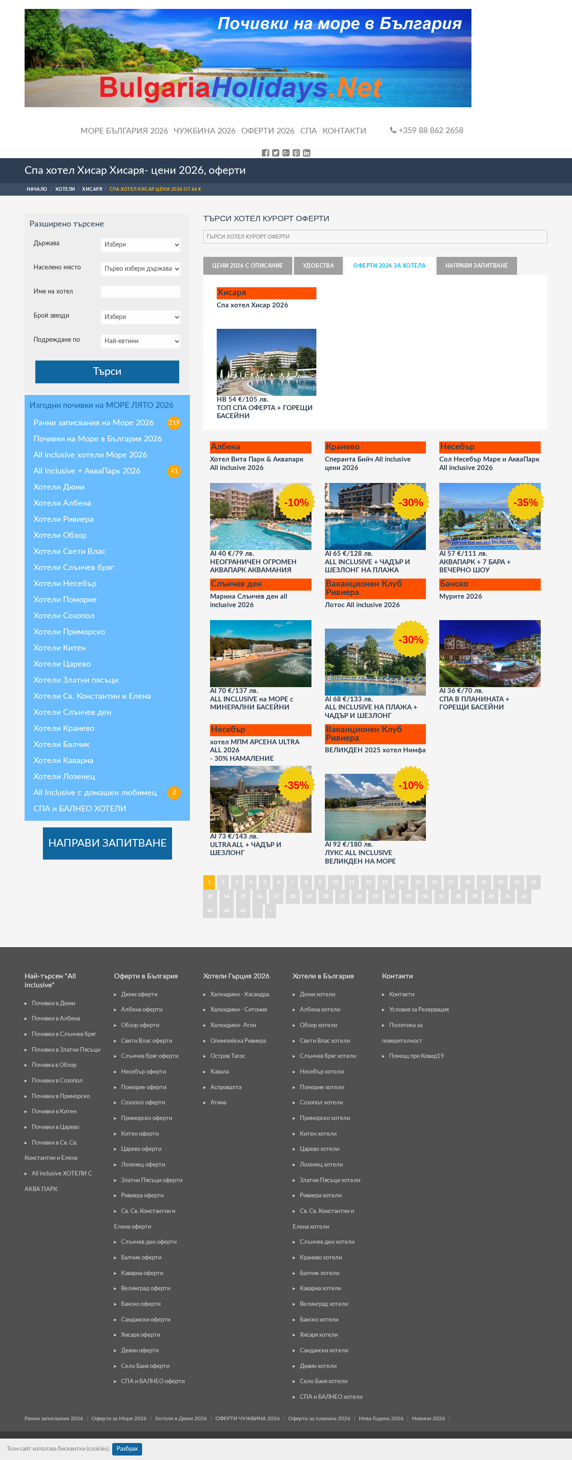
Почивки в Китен (54, 1112)
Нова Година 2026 (381, 1418)
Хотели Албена (62, 503)
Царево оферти (141, 1149)
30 (325, 896)
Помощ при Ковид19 (416, 1056)
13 (384, 882)
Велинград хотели (324, 1304)
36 (425, 896)
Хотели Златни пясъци (76, 680)
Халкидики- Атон (233, 1025)
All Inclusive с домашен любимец (105, 793)
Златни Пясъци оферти (151, 1180)
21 (517, 882)
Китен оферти (140, 1134)
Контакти (344, 131)
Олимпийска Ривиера (238, 1041)
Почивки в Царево (55, 1127)
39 (474, 896)
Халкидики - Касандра (239, 995)
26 (259, 896)
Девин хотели (318, 1366)
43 (210, 910)
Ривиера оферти (142, 1196)
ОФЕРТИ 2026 (267, 131)
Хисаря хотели (319, 1335)
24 (226, 896)
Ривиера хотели (320, 1196)
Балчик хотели (319, 1273)
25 (243, 896)
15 (418, 882)
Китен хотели (318, 1134)
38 (458, 896)
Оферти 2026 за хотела (389, 266)
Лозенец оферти (143, 1165)
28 (292, 896)
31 (342, 896)
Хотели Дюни (59, 487)
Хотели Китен (60, 648)
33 (375, 896)
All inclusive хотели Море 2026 (90, 455)
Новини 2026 (428, 1418)
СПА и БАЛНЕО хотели (331, 1397)
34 (392, 896)
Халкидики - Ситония (238, 1010)
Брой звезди (51, 316)
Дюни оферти (139, 995)
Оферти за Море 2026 (119, 1418)
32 (359, 896)
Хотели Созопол (64, 616)
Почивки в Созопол (57, 1081)
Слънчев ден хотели (327, 1242)
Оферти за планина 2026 (319, 1418)
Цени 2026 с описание (247, 266)
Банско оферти (140, 1304)
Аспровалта (225, 1088)
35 (408, 896)
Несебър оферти (143, 1072)
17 (451, 882)
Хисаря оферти (140, 1335)
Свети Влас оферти (146, 1041)
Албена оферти (141, 1010)
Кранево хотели (321, 1258)
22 (533, 882)
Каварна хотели (320, 1289)
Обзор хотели (318, 1025)
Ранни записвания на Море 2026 (107, 423)
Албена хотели (320, 1010)
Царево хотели (319, 1149)
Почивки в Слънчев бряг (64, 1034)
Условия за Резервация (419, 1010)
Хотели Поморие (65, 600)
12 (368, 882)
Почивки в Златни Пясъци (66, 1050)
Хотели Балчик (61, 745)
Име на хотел (53, 292)
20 (500, 882)
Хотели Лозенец (64, 777)
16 (434, 882)
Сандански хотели (324, 1351)
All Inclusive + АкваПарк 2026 (106, 471)
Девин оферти (140, 1351)
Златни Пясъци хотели (330, 1180)
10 (335, 882)
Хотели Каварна (63, 761)
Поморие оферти (143, 1088)
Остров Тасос (227, 1056)
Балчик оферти (141, 1258)
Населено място (57, 267)
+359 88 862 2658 (429, 131)
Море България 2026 (124, 131)
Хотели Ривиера (64, 520)
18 (467, 882)
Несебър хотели (322, 1072)
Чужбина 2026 (205, 131)
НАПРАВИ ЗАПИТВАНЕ (107, 843)
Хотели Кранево (64, 729)
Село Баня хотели (323, 1381)
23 (210, 896)
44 (226, 910)
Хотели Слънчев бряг (74, 568)
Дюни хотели (317, 995)
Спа (308, 131)
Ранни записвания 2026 (54, 1418)
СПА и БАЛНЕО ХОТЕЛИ (80, 809)
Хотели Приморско (69, 632)
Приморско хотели (325, 1118)
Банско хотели (319, 1320)
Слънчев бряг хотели (328, 1056)
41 (507, 896)
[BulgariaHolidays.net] (248, 58)
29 (309, 896)
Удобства (318, 266)
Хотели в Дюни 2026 (181, 1418)
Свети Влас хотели (325, 1041)
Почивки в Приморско (61, 1096)
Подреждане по (57, 340)
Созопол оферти (143, 1103)
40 (491, 896)
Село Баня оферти (145, 1366)
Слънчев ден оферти (149, 1242)
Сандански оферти (145, 1320)
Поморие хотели (322, 1088)
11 (351, 882)
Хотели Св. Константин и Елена (92, 696)
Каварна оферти (142, 1273)
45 (243, 910)
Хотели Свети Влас (70, 552)
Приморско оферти (146, 1118)
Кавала (219, 1072)
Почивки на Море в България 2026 (98, 439)
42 (524, 896)
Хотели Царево (62, 664)
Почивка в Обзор (54, 1065)
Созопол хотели (321, 1103)
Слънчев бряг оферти (149, 1056)
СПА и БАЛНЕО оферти (153, 1381)
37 (441, 896)
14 (401, 882)
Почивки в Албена (56, 1019)
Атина (218, 1103)
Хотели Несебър (65, 584)
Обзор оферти (140, 1025)
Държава (46, 243)
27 (276, 896)
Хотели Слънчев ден (72, 713)
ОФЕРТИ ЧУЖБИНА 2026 (247, 1418)
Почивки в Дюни (53, 1004)
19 (484, 882)
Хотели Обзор (60, 536)
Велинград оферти (145, 1289)
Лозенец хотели (321, 1165)
